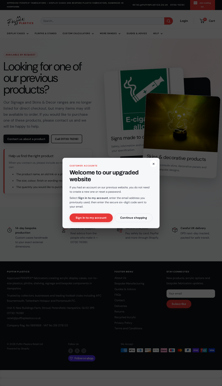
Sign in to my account (91, 218)
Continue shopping (133, 218)
